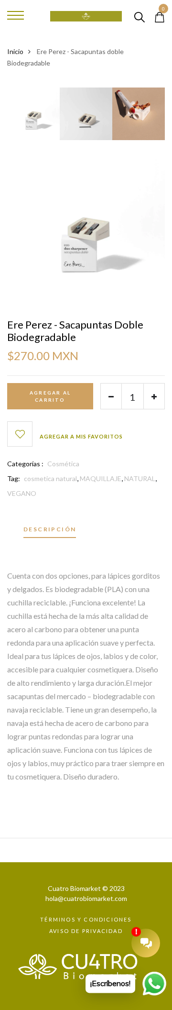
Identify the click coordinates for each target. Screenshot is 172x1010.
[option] (33, 117)
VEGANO (21, 493)
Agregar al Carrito (50, 396)
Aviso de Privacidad (86, 931)
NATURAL (139, 478)
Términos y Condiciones (85, 919)
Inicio (15, 51)
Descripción (49, 530)
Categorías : (25, 464)
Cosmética (63, 464)
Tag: (13, 478)
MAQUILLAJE (100, 478)
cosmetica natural (50, 478)
